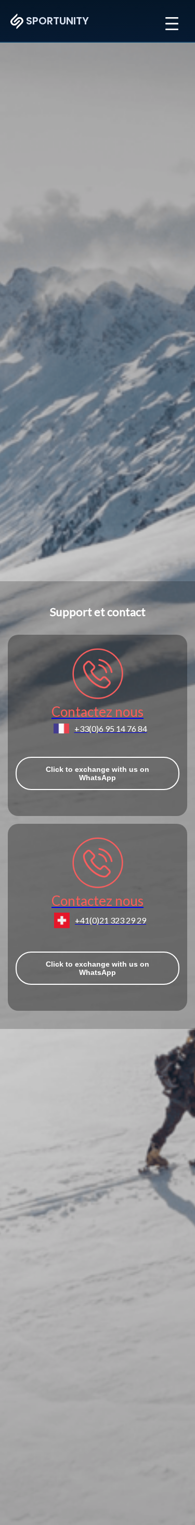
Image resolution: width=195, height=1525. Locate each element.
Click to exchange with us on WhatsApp (97, 773)
